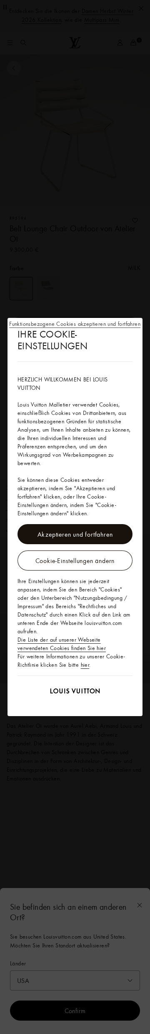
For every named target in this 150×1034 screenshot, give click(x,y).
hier (85, 664)
